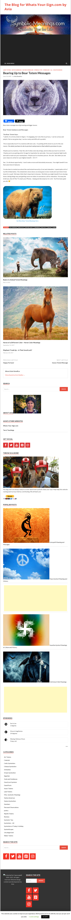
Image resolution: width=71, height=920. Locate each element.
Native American (17, 70)
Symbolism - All (47, 70)
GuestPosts (7, 785)
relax (49, 227)
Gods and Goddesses (10, 779)
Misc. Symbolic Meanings (12, 795)
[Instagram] (27, 445)
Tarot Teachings (8, 430)
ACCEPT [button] (45, 917)
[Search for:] (35, 389)
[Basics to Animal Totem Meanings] (35, 278)
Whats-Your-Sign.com (10, 426)
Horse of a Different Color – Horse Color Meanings (21, 343)
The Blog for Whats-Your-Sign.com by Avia (35, 6)
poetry (6, 810)
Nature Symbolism (27, 70)
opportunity (29, 227)
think (54, 227)
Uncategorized (57, 70)
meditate (21, 227)
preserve (37, 227)
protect (44, 227)
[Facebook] (5, 445)
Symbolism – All (9, 823)
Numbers (7, 804)
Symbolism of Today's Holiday (13, 826)
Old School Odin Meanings (58, 682)
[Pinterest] (22, 445)
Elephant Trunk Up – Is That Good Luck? (17, 350)
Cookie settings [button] (34, 917)
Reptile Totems (9, 813)
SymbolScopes (8, 829)
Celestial (7, 760)
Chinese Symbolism (10, 766)
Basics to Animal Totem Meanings (15, 280)
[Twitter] (11, 445)
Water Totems (8, 835)
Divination (7, 769)
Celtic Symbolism (9, 763)
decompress (13, 227)
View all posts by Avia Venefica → (15, 375)
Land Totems (7, 70)
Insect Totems (8, 788)
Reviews (6, 817)
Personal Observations (11, 807)
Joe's (67, 746)
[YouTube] (16, 445)
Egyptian (7, 776)
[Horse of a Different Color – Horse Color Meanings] (35, 340)
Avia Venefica (18, 76)
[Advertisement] (35, 47)
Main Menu (10, 63)
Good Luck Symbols (10, 782)
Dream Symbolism (10, 773)
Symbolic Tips (38, 70)
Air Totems (7, 757)
